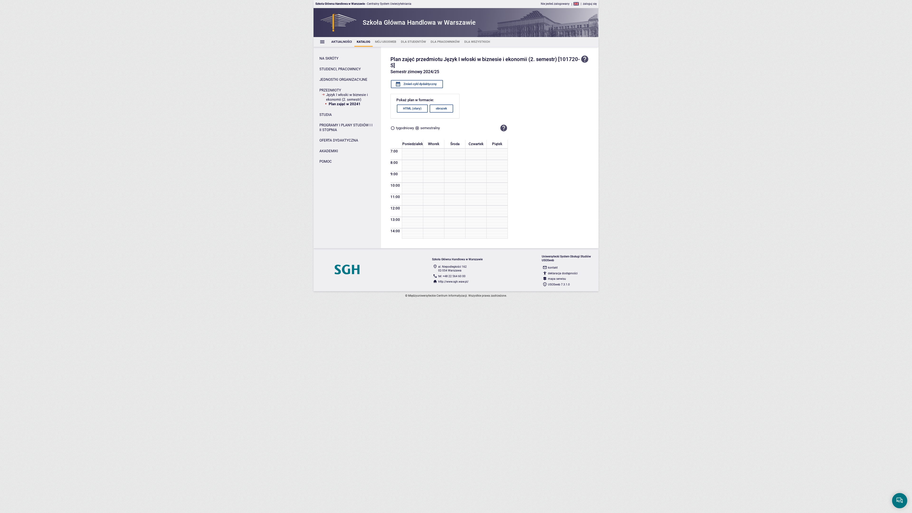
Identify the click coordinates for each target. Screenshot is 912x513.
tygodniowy (405, 128)
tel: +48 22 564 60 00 (452, 276)
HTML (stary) (412, 108)
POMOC (325, 161)
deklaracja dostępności (563, 273)
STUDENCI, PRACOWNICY (340, 69)
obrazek (441, 108)
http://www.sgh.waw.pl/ (453, 281)
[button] (504, 128)
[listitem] (341, 42)
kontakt (553, 267)
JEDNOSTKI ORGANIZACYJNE (343, 79)
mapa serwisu (557, 278)
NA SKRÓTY (328, 58)
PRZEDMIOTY (330, 90)
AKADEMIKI (328, 151)
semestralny (430, 128)
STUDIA (325, 115)
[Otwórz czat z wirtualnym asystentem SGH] (899, 500)
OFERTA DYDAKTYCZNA (338, 140)
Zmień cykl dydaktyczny (420, 84)
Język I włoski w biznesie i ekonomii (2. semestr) (347, 97)
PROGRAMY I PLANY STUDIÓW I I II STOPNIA (345, 127)
